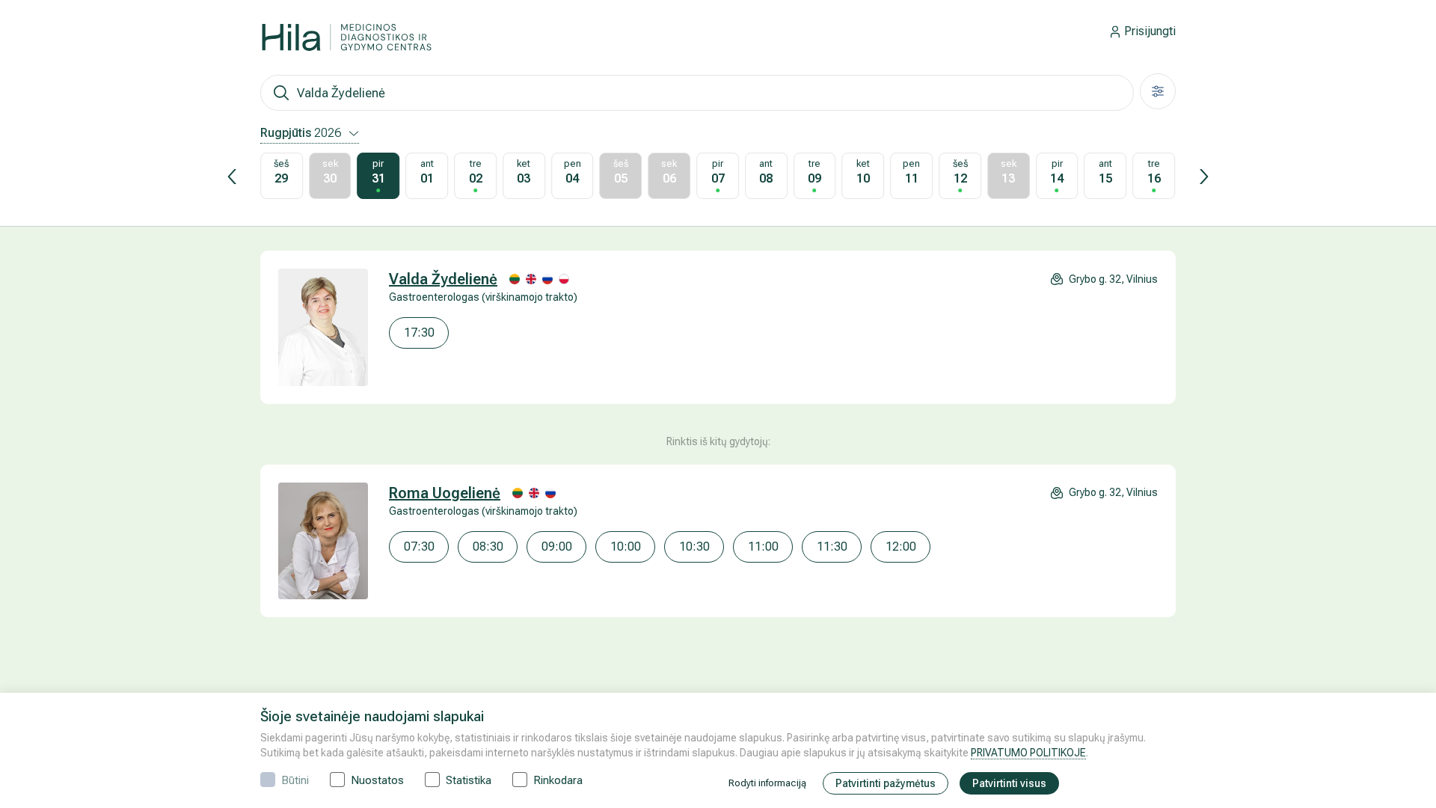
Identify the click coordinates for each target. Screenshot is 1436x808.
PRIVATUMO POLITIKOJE (1028, 753)
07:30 (419, 546)
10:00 (625, 546)
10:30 (694, 546)
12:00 (901, 546)
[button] (231, 176)
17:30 (419, 332)
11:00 (763, 546)
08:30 (488, 546)
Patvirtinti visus (1009, 783)
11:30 (832, 546)
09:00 (556, 546)
